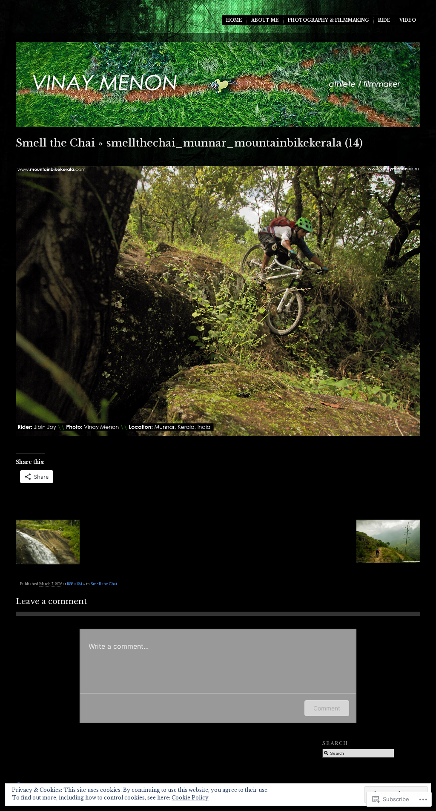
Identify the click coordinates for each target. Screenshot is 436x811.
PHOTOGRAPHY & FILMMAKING (328, 20)
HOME (234, 20)
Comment (326, 708)
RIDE (384, 20)
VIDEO (407, 20)
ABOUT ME (265, 20)
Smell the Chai (55, 143)
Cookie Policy (190, 797)
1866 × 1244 (76, 584)
